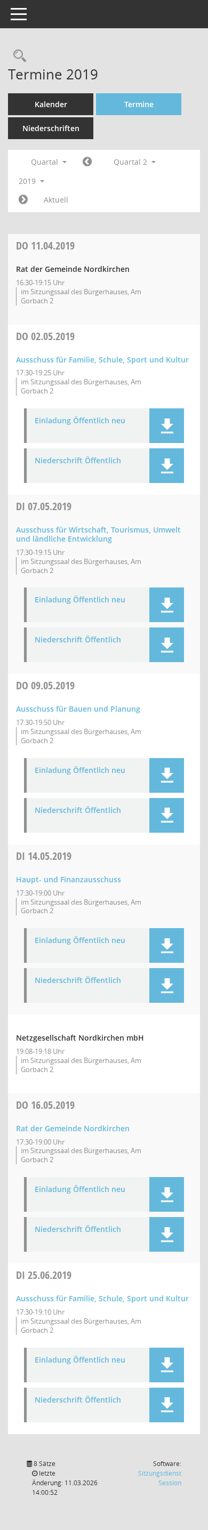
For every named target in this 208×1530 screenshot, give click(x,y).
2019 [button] (28, 181)
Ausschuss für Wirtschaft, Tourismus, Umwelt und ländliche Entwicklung (98, 534)
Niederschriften (50, 128)
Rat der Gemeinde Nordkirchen (73, 1128)
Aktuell (56, 200)
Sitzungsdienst (159, 1478)
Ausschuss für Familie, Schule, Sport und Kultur (102, 360)
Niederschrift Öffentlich (78, 460)
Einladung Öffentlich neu (80, 420)
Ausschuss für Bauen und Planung (78, 709)
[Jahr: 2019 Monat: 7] (23, 200)
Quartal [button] (45, 162)
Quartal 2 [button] (131, 162)
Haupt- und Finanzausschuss (68, 879)
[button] (166, 425)
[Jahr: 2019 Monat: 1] (87, 162)
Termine (139, 104)
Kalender (51, 104)
